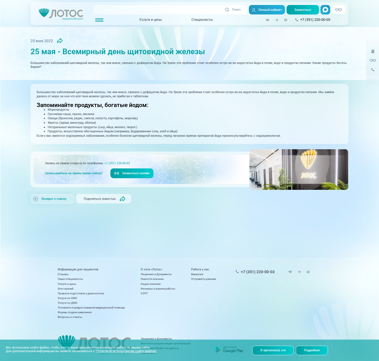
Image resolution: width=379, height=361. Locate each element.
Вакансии (197, 274)
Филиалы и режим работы (158, 288)
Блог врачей (66, 288)
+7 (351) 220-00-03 (117, 163)
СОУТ (144, 293)
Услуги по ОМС (67, 298)
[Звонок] (373, 72)
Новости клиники (152, 278)
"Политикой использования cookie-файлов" (126, 351)
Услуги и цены (150, 20)
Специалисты (202, 20)
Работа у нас (200, 269)
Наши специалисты (70, 278)
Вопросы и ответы (70, 316)
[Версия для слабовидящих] (373, 60)
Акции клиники (151, 283)
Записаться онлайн (136, 173)
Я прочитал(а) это (273, 350)
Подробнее (312, 350)
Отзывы (63, 274)
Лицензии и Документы (156, 274)
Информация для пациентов (78, 269)
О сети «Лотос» (151, 269)
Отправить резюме (203, 278)
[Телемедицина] (373, 54)
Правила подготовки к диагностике (81, 293)
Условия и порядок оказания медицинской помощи (91, 307)
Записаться (302, 10)
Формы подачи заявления (75, 312)
